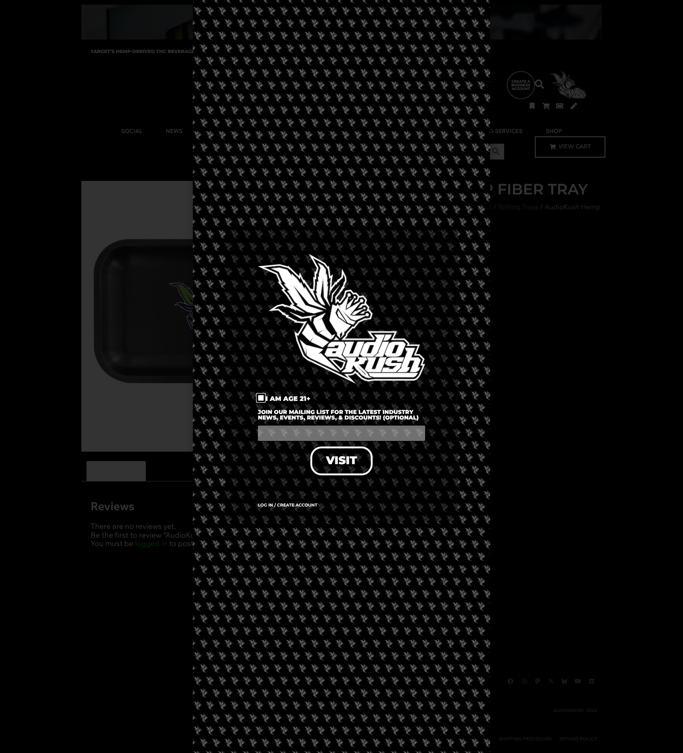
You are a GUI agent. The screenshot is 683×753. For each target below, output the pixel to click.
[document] (341, 376)
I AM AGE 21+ (288, 398)
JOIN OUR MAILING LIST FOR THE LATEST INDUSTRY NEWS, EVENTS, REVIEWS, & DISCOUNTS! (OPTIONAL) (338, 415)
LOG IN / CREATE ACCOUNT (287, 505)
